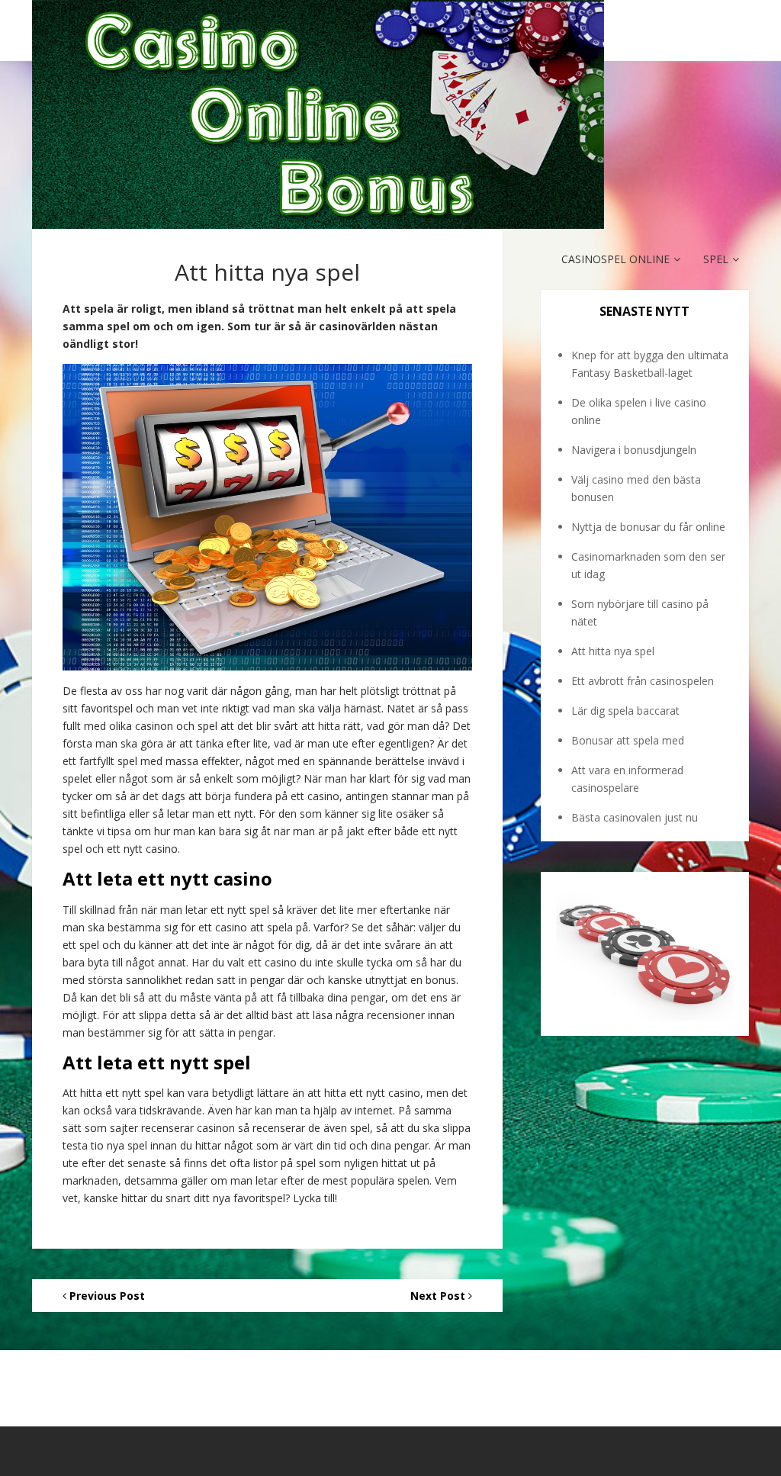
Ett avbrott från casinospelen (642, 681)
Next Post (439, 1295)
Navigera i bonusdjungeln (633, 449)
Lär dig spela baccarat (625, 710)
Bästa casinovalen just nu (634, 817)
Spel (715, 259)
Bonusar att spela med (627, 740)
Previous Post (105, 1295)
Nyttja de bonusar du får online (648, 526)
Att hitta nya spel (612, 651)
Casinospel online (615, 259)
